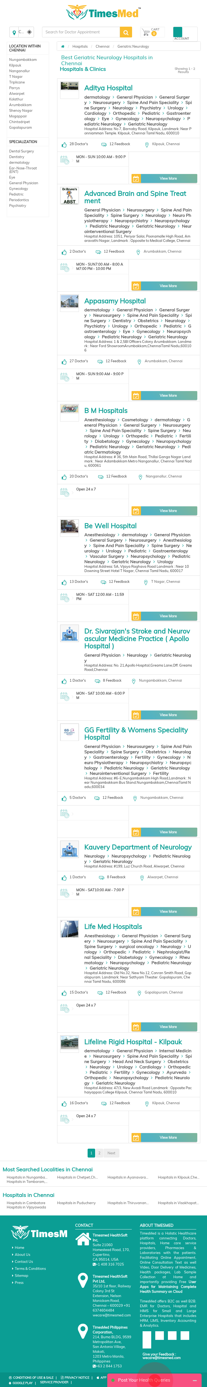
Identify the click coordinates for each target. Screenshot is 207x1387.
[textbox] (81, 32)
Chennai (102, 46)
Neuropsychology (163, 118)
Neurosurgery (107, 102)
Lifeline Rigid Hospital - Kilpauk (133, 1041)
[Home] (63, 46)
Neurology (123, 107)
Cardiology (95, 113)
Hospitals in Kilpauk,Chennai (179, 1177)
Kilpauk (15, 65)
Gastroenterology (170, 550)
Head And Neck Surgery (137, 1061)
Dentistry (16, 157)
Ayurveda (177, 1072)
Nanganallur (19, 71)
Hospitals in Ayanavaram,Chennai (129, 1177)
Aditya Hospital (108, 87)
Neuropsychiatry (131, 220)
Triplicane (17, 82)
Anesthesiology (99, 419)
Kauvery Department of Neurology (138, 847)
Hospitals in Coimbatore (26, 1203)
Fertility (143, 757)
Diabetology (107, 441)
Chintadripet (19, 122)
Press (19, 1282)
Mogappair (18, 116)
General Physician (23, 183)
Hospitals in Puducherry (76, 1203)
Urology (176, 107)
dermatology (19, 162)
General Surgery (140, 425)
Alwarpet (17, 93)
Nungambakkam (23, 59)
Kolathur (16, 99)
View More (168, 178)
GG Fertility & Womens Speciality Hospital (136, 733)
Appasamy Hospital (115, 301)
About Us (22, 1254)
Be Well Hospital (110, 525)
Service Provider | (56, 1382)
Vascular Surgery (107, 556)
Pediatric (16, 194)
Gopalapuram (20, 127)
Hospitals (80, 46)
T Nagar (16, 76)
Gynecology (18, 188)
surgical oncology (136, 946)
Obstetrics (148, 320)
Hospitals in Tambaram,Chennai (28, 1181)
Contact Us (24, 1261)
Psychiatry (17, 205)
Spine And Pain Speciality (153, 102)
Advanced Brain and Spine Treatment (135, 197)
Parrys (14, 88)
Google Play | (24, 1383)
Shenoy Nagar (21, 110)
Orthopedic (124, 113)
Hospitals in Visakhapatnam (179, 1203)
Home (19, 1247)
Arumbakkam (20, 105)
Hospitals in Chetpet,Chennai (78, 1177)
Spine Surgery (125, 215)
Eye (12, 177)
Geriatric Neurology (133, 46)
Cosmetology (135, 419)
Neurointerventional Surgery (118, 773)
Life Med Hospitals (113, 926)
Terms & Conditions (30, 1268)
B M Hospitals (105, 410)
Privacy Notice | (78, 1377)
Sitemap (21, 1275)
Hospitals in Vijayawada (26, 1207)
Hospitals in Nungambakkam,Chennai (28, 1177)
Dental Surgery (21, 151)
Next (111, 1153)
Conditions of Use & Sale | (35, 1377)
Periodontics (19, 200)
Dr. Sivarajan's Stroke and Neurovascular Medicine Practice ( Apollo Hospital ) (137, 638)
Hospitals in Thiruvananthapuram (129, 1203)
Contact (84, 1225)
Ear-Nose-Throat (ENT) (23, 170)
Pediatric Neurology (110, 226)
